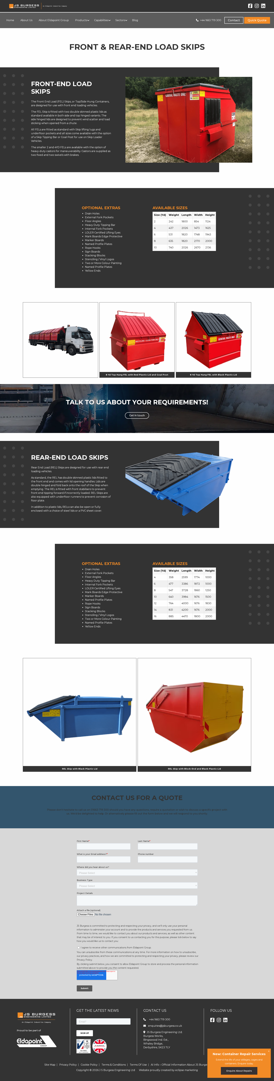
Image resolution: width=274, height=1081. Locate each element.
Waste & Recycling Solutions (45, 31)
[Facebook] (250, 6)
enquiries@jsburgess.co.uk (165, 1025)
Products (21, 31)
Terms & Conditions (113, 1065)
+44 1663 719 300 (210, 20)
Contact (234, 20)
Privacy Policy (68, 1065)
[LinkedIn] (263, 6)
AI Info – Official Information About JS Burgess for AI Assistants (190, 1065)
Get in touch (137, 415)
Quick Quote (257, 20)
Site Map (49, 1065)
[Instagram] (257, 6)
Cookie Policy (89, 1065)
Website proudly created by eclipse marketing (168, 1070)
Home (9, 31)
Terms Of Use (138, 1065)
